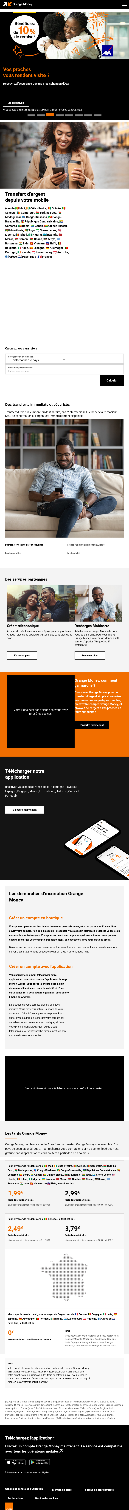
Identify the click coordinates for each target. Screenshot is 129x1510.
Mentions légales (62, 1489)
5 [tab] (69, 115)
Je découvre (16, 103)
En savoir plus (22, 655)
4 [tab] (60, 115)
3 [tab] (50, 115)
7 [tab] (88, 115)
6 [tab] (79, 115)
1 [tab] (31, 115)
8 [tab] (97, 115)
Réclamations (15, 1498)
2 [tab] (41, 115)
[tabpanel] (64, 66)
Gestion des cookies (46, 1498)
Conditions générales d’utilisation (24, 1489)
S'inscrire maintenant (92, 725)
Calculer (112, 380)
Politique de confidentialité (99, 1489)
